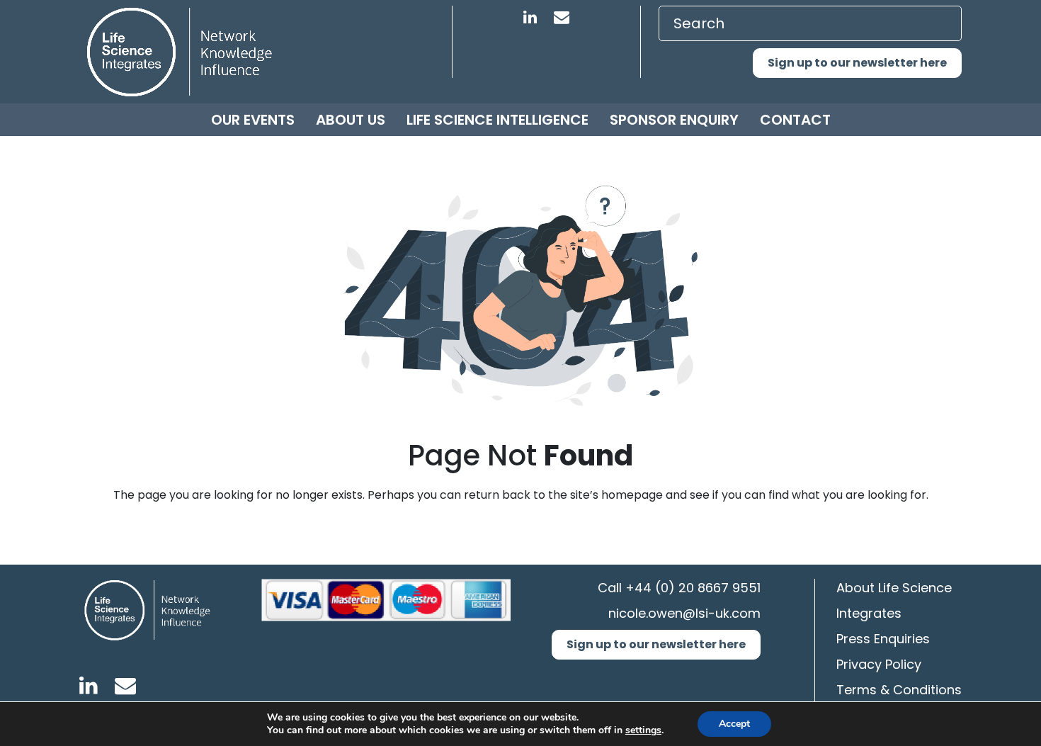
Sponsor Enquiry (674, 120)
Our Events (253, 120)
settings (643, 730)
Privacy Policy (878, 664)
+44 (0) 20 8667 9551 (693, 588)
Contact (795, 120)
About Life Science (894, 588)
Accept (734, 723)
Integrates (868, 613)
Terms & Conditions (899, 690)
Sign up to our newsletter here (857, 63)
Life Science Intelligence (497, 120)
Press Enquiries (883, 639)
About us (350, 120)
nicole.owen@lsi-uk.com (684, 613)
